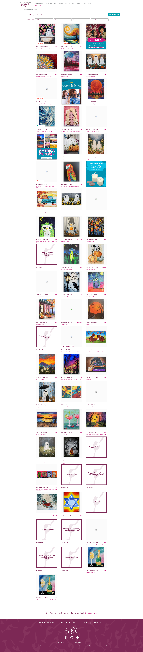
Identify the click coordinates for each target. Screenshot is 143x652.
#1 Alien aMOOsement (66, 269)
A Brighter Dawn (90, 241)
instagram (71, 637)
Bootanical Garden (90, 76)
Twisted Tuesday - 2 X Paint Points (44, 131)
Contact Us (80, 642)
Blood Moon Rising (90, 103)
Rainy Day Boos (40, 406)
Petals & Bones (64, 324)
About (84, 623)
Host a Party (59, 4)
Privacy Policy (64, 642)
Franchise (88, 4)
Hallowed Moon (89, 324)
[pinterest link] (77, 637)
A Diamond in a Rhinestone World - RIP (70, 131)
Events (49, 4)
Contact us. (91, 613)
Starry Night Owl (90, 296)
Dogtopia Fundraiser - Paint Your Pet (70, 351)
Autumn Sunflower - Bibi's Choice (44, 76)
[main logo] (25, 1)
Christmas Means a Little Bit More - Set (95, 544)
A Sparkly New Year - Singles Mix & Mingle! (46, 599)
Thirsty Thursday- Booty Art (42, 296)
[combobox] (44, 19)
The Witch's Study (90, 379)
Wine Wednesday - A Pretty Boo (44, 462)
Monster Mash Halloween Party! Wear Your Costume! (46, 490)
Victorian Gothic (65, 296)
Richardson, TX (39, 5)
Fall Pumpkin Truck (40, 214)
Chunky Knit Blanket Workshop (43, 103)
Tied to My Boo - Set (66, 214)
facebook (65, 637)
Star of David (64, 517)
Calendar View (114, 14)
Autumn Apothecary (41, 324)
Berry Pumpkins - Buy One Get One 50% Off (71, 159)
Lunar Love (88, 214)
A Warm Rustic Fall (90, 269)
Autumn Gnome (65, 241)
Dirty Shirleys (64, 434)
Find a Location (47, 623)
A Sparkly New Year (90, 572)
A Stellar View (64, 76)
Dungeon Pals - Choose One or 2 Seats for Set (46, 187)
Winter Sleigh (39, 517)
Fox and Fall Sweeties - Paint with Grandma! (96, 351)
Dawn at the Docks (41, 434)
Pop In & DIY (69, 4)
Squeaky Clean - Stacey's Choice (44, 48)
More (78, 4)
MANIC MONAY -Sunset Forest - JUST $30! (71, 379)
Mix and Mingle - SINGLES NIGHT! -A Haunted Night (69, 463)
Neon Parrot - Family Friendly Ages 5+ (70, 186)
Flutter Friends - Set (66, 406)
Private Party (68, 623)
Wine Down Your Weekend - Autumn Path (96, 434)
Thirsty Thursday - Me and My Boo (94, 159)
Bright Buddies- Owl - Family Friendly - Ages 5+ (46, 242)
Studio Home (39, 4)
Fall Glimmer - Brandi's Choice (68, 48)
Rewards (119, 4)
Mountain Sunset (40, 379)
